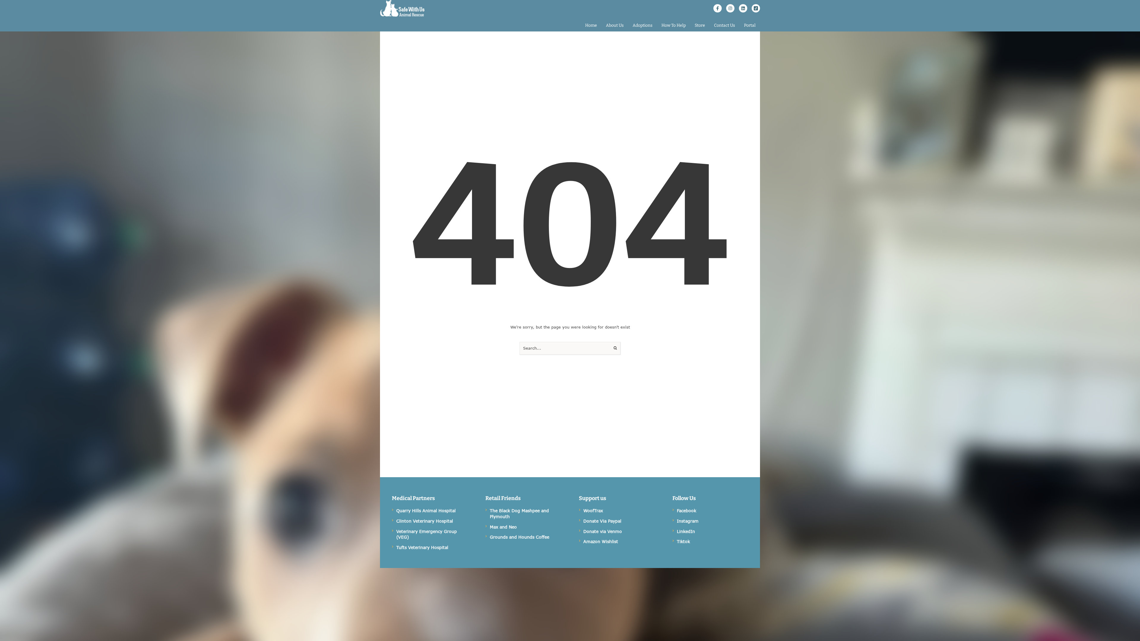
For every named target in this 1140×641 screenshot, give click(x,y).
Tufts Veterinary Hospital (422, 547)
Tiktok (683, 541)
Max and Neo (503, 526)
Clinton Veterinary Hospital (424, 520)
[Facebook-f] (717, 8)
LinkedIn (686, 531)
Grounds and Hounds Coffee (519, 537)
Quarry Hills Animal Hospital (426, 510)
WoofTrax (593, 510)
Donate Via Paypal (602, 520)
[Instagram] (730, 8)
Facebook (686, 510)
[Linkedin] (743, 8)
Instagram (688, 520)
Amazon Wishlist (600, 541)
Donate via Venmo (602, 531)
